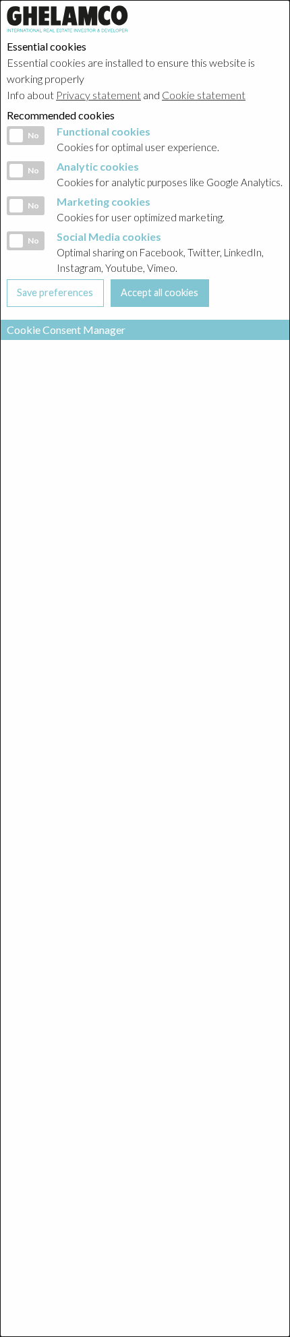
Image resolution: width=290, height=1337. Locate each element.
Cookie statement (203, 94)
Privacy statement (98, 94)
